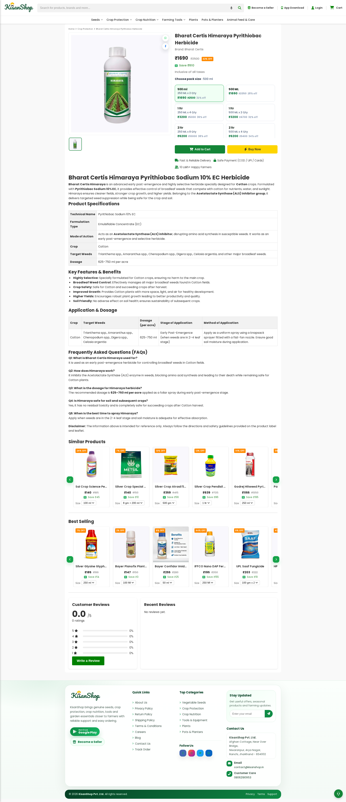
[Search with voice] (231, 8)
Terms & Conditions (148, 726)
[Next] (276, 479)
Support (272, 794)
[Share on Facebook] (165, 46)
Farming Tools (172, 20)
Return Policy (143, 714)
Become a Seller (263, 8)
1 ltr (204, 502)
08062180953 (242, 777)
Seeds (95, 20)
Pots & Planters (212, 20)
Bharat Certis (194, 49)
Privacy (250, 794)
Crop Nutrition (146, 20)
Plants (193, 20)
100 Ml (127, 582)
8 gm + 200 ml (131, 502)
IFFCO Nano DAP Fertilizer (213, 566)
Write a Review (88, 661)
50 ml (166, 582)
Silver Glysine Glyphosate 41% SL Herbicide (107, 566)
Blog (138, 738)
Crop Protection (118, 20)
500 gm (167, 502)
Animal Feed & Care (241, 20)
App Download (294, 8)
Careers (140, 732)
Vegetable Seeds (194, 702)
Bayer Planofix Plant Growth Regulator (143, 566)
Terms (261, 794)
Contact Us (142, 744)
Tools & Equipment (194, 720)
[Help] (338, 793)
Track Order (142, 749)
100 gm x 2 (248, 582)
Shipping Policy (145, 720)
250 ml (246, 502)
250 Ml (206, 582)
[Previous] (70, 479)
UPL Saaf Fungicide (250, 566)
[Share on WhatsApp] (165, 38)
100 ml (87, 502)
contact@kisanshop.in (249, 767)
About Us (141, 702)
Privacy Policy (144, 708)
